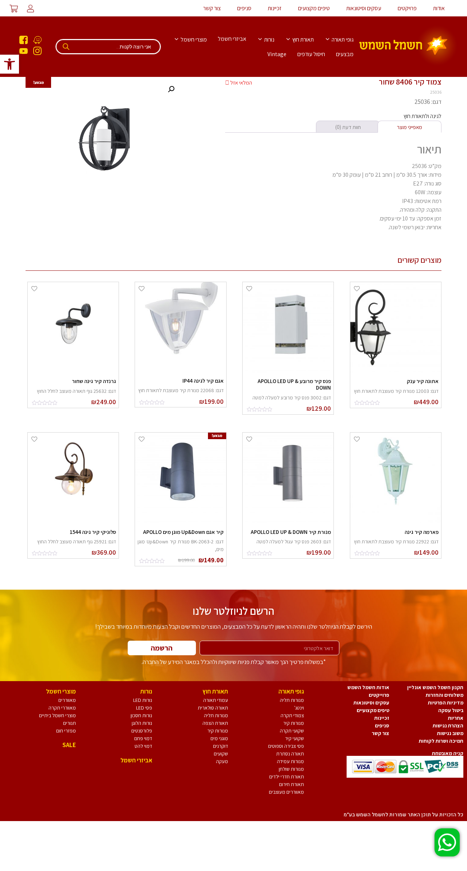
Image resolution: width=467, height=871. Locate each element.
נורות (268, 39)
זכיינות (275, 8)
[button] (9, 64)
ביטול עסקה (450, 710)
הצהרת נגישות (448, 725)
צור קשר (212, 8)
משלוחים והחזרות (444, 695)
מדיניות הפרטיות (445, 702)
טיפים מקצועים (314, 8)
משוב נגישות (450, 733)
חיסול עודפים (311, 54)
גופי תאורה (342, 39)
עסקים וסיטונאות (363, 8)
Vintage (276, 54)
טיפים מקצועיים (373, 710)
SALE (69, 745)
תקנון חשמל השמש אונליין (435, 687)
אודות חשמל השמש (368, 687)
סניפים (244, 8)
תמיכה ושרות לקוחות (441, 741)
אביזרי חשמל (232, 39)
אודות (439, 8)
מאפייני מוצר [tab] (409, 127)
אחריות (455, 718)
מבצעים (345, 54)
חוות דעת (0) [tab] (348, 127)
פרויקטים (407, 8)
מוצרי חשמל (193, 39)
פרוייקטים (379, 695)
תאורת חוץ (302, 39)
